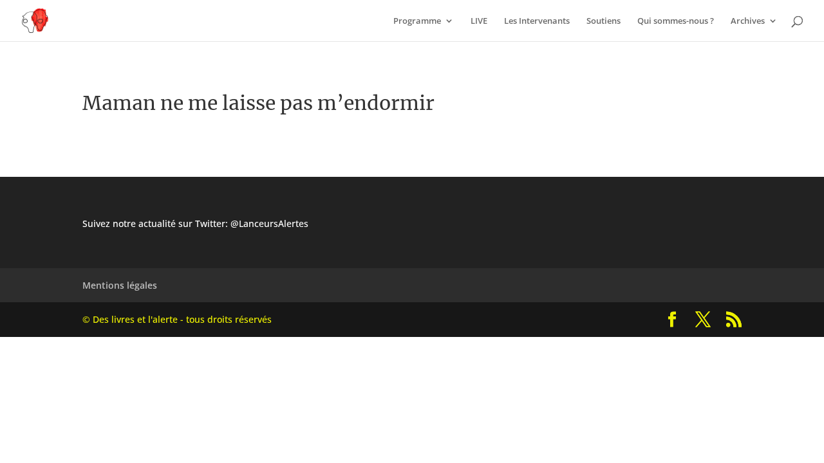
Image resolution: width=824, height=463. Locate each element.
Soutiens (603, 21)
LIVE (479, 21)
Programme (417, 21)
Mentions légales (119, 285)
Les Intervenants (537, 21)
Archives (748, 21)
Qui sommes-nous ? (675, 21)
